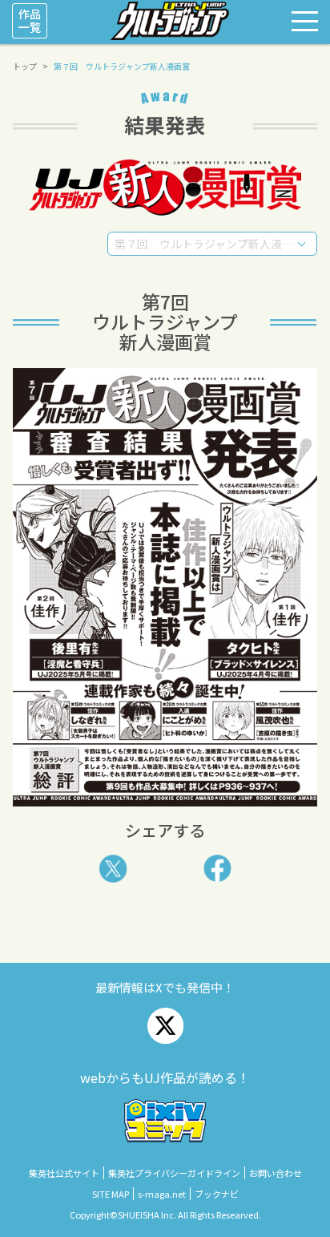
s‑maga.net (162, 1193)
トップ (25, 66)
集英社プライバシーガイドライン (174, 1172)
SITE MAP (110, 1193)
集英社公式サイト (64, 1172)
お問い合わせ (275, 1172)
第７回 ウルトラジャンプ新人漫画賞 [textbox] (209, 244)
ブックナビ (217, 1193)
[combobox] (212, 244)
